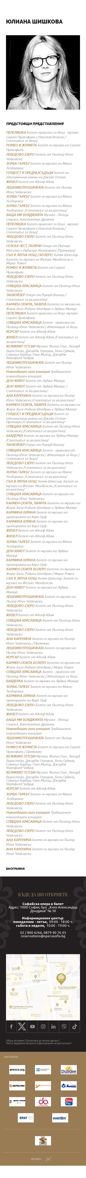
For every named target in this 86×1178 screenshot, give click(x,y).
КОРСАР (12, 331)
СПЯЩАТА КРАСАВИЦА (23, 286)
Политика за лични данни (42, 1040)
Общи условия (15, 1040)
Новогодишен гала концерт (28, 371)
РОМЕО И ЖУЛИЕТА (21, 145)
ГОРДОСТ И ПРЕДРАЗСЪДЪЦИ (29, 172)
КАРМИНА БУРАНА (20, 512)
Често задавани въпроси (21, 1043)
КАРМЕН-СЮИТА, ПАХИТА (26, 304)
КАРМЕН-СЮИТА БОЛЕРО (26, 569)
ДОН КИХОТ (15, 380)
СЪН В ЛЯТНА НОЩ (21, 481)
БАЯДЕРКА (14, 435)
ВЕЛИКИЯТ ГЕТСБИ (20, 346)
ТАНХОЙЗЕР (15, 295)
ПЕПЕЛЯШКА (16, 132)
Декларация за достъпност (55, 1043)
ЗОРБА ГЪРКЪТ (17, 163)
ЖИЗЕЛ (11, 182)
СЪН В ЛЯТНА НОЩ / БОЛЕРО (29, 255)
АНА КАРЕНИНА (18, 395)
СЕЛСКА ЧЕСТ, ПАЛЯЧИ (23, 246)
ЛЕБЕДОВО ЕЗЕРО (20, 154)
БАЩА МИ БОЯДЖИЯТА (24, 215)
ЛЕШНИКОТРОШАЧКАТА (25, 187)
